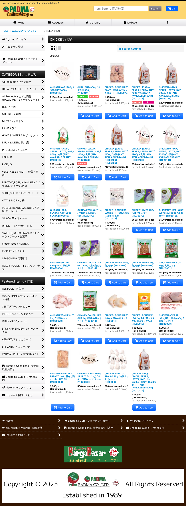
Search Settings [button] (131, 48)
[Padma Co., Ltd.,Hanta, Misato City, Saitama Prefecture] (93, 485)
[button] (167, 22)
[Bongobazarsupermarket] (93, 452)
